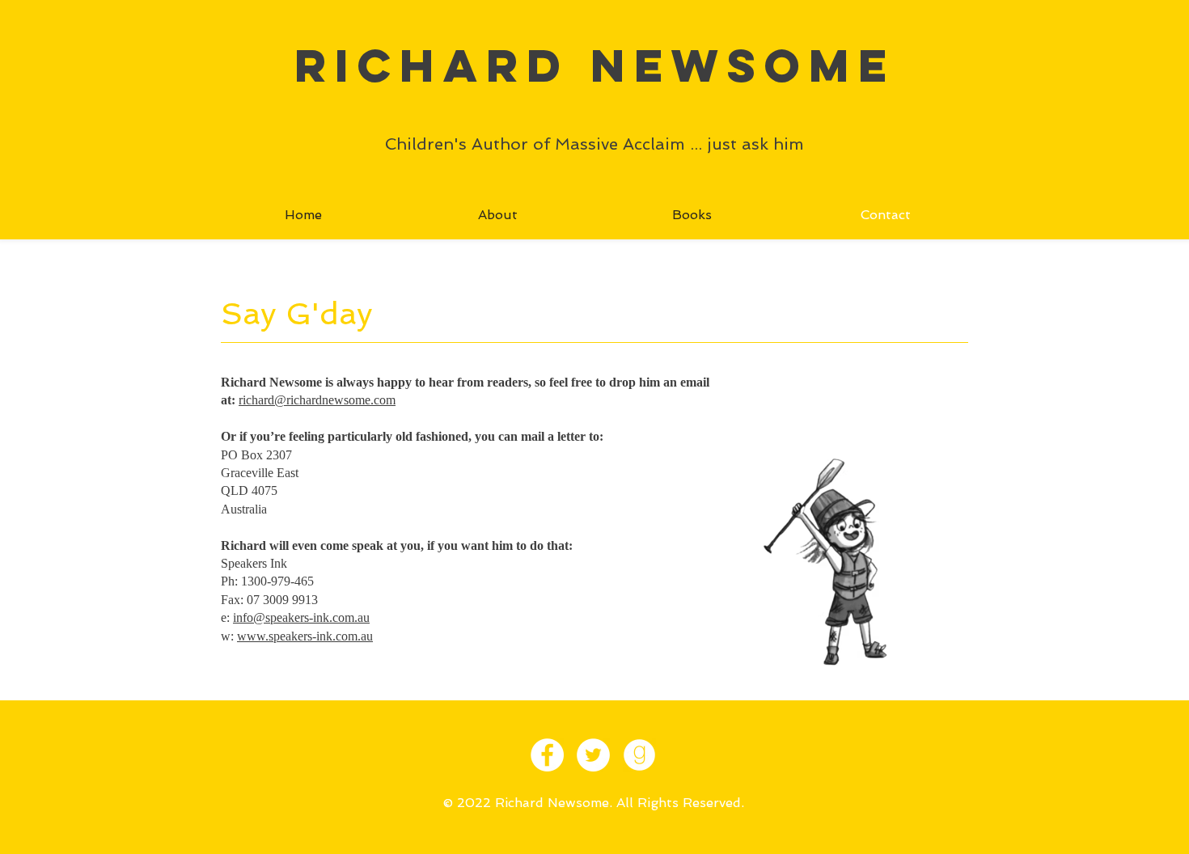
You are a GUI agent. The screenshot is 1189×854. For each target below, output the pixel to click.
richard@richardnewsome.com (317, 400)
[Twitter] (593, 755)
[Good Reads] (639, 755)
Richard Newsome (594, 65)
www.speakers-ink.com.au (305, 636)
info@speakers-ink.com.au (301, 617)
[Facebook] (547, 755)
